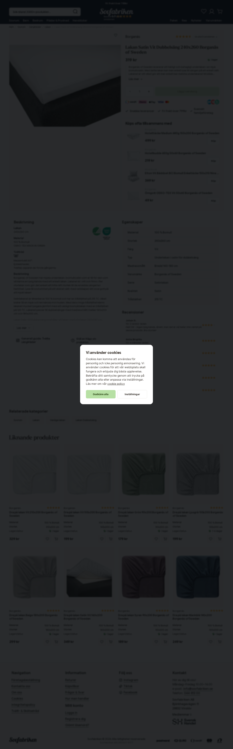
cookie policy (116, 383)
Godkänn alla (100, 394)
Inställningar (132, 394)
